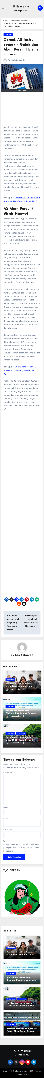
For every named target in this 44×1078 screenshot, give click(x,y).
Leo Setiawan (16, 60)
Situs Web (7, 830)
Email (6, 818)
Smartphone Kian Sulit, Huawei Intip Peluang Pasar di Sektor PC (21, 370)
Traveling (21, 733)
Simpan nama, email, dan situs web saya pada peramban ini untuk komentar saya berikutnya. (21, 847)
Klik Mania (21, 6)
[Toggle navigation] (3, 8)
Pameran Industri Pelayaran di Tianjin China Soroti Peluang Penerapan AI (21, 1031)
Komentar (8, 772)
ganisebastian (15, 689)
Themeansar (21, 1074)
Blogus (35, 1071)
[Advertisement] (22, 110)
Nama (6, 807)
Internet (8, 34)
